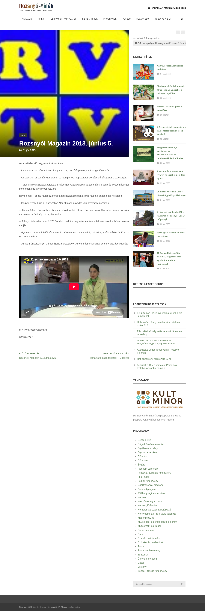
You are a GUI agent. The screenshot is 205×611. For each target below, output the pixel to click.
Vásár (141, 563)
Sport (140, 534)
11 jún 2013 (29, 150)
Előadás (142, 456)
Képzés (142, 497)
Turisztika (143, 554)
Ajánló (127, 19)
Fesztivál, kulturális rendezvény (154, 473)
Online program (146, 530)
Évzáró (141, 464)
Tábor (141, 546)
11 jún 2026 (165, 241)
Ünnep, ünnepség (147, 558)
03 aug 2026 (165, 98)
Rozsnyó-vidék (163, 19)
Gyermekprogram (147, 489)
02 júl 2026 (164, 139)
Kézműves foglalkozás (150, 501)
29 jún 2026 (165, 183)
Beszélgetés (144, 440)
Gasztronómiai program (150, 485)
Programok (110, 19)
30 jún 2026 (165, 163)
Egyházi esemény (147, 452)
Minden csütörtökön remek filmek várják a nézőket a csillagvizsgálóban (171, 90)
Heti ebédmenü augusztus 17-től (154, 359)
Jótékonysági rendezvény (151, 493)
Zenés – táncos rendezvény (152, 571)
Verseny (142, 567)
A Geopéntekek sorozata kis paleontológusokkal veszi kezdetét (171, 131)
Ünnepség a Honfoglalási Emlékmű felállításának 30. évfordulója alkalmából (160, 43)
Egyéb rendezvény (148, 448)
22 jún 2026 (165, 224)
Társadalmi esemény (149, 550)
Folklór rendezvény (148, 481)
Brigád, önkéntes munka (151, 444)
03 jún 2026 (165, 269)
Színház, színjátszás (149, 538)
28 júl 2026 (164, 115)
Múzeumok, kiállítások (149, 526)
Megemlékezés (146, 518)
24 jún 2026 (165, 200)
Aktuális (27, 19)
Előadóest (143, 460)
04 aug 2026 (165, 74)
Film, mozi (143, 477)
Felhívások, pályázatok (63, 19)
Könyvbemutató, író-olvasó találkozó (157, 513)
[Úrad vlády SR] (159, 399)
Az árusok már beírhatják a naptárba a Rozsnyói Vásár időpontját (170, 216)
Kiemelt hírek (90, 19)
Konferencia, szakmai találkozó (154, 509)
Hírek (41, 19)
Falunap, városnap (148, 468)
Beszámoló (142, 19)
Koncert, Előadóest (148, 505)
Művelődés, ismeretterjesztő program (157, 522)
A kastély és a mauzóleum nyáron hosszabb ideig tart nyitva (171, 175)
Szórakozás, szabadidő (150, 542)
